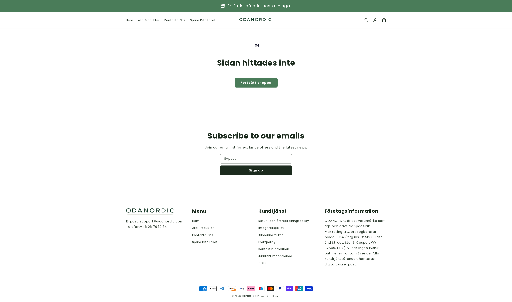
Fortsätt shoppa (256, 82)
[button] (366, 20)
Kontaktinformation (273, 249)
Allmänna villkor (270, 235)
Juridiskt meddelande (275, 256)
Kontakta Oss (202, 235)
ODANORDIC (249, 296)
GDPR (262, 263)
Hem (195, 221)
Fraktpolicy (267, 242)
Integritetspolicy (271, 228)
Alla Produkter (203, 228)
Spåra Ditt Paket (205, 242)
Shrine (276, 296)
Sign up (256, 170)
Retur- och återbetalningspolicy (283, 221)
